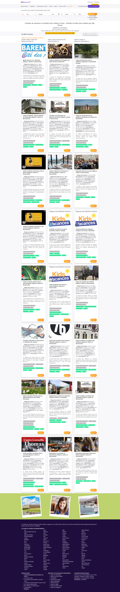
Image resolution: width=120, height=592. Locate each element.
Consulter (40, 95)
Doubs (44, 539)
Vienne (64, 567)
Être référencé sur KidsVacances (31, 585)
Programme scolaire (84, 576)
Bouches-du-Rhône (28, 534)
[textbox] (27, 14)
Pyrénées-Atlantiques (86, 560)
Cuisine (90, 144)
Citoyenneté (63, 87)
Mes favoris (90, 2)
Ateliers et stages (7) (79, 39)
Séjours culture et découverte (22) (57, 39)
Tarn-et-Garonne (85, 564)
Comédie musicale (64, 314)
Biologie (33, 257)
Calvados (78, 179)
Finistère (64, 541)
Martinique (45, 555)
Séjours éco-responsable (28, 425)
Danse (37, 255)
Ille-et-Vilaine (27, 549)
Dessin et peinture (27, 84)
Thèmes (51, 6)
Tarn (63, 564)
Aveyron (64, 533)
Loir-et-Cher (84, 550)
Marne (25, 555)
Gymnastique (52, 420)
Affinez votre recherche (90, 34)
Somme (89, 70)
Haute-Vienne (85, 545)
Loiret (63, 552)
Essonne (84, 539)
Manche (65, 185)
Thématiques (54, 578)
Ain (25, 530)
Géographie (26, 311)
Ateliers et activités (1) (27, 41)
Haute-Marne (27, 545)
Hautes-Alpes (27, 547)
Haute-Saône (65, 545)
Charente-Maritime (28, 536)
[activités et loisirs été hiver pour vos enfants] (25, 2)
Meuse (44, 556)
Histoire (25, 86)
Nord (44, 558)
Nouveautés (69, 6)
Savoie (25, 563)
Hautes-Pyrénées (47, 547)
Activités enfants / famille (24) (29, 39)
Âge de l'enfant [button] (24, 6)
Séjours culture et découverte (29, 80)
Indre (44, 549)
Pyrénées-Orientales (29, 561)
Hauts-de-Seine (66, 547)
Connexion (96, 2)
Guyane (83, 542)
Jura (25, 550)
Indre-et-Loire (65, 549)
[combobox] (27, 14)
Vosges (83, 567)
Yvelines (45, 569)
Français (40, 84)
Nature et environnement (81, 257)
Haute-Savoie (46, 545)
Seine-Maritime (31, 64)
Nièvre (25, 558)
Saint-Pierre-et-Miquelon (67, 561)
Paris (25, 560)
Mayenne (64, 555)
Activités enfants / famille (28, 82)
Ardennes (45, 531)
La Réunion (45, 550)
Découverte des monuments (55, 89)
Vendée (45, 567)
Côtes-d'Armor (65, 538)
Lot (82, 552)
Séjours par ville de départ (56, 576)
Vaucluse (26, 567)
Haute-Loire (84, 544)
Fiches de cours (78, 574)
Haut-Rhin (26, 544)
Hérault (83, 547)
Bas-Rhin (84, 533)
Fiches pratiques (86, 574)
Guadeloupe (65, 542)
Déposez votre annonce (93, 6)
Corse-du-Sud (85, 536)
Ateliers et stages (66, 140)
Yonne (25, 569)
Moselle (83, 556)
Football (51, 253)
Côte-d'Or (45, 538)
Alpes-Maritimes (85, 530)
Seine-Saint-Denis (86, 563)
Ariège (83, 531)
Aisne (44, 530)
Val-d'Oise (45, 566)
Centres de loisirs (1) (53, 41)
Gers (25, 542)
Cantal (63, 534)
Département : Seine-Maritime (60, 27)
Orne (83, 558)
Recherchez (92, 14)
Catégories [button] (32, 6)
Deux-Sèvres (85, 538)
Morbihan (64, 556)
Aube (25, 533)
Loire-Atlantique (46, 552)
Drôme (64, 539)
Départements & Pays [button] (42, 6)
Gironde (45, 542)
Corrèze (64, 536)
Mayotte (83, 555)
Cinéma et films (92, 89)
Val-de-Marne (65, 566)
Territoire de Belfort (28, 566)
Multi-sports (57, 253)
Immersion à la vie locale (54, 87)
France (25, 64)
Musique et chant (35, 202)
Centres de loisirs (66, 478)
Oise (63, 558)
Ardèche (64, 531)
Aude (44, 533)
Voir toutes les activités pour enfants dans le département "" (60, 33)
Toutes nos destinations (56, 574)
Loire (25, 552)
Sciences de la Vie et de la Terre (61, 484)
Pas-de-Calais (46, 560)
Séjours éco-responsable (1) (81, 41)
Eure (37, 288)
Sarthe (83, 561)
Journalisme (34, 84)
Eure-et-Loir (46, 541)
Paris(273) (76, 30)
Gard (83, 541)
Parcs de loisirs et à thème (29, 486)
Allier (63, 530)
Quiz (92, 574)
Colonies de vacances (56, 579)
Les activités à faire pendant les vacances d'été (35, 582)
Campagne (37, 428)
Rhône (44, 561)
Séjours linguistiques (55, 581)
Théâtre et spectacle (39, 486)
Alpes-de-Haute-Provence (30, 531)
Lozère (44, 553)
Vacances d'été (62, 6)
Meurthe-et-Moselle (28, 556)
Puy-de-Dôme (65, 560)
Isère (83, 549)
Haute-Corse (46, 544)
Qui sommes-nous (28, 578)
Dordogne (26, 539)
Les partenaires (27, 587)
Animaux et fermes (79, 306)
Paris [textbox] (55, 14)
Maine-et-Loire (65, 553)
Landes (64, 550)
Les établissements (82, 6)
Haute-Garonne (65, 544)
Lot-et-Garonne (27, 553)
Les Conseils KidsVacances (30, 584)
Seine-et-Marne (27, 564)
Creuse (26, 538)
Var (82, 566)
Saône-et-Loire (46, 563)
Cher (44, 536)
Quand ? (56, 6)
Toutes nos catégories (56, 587)
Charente (84, 534)
